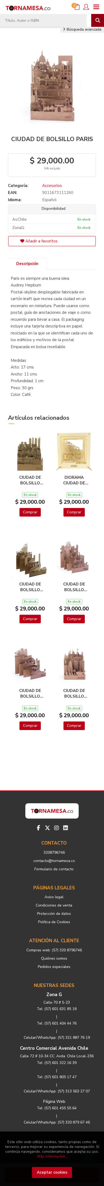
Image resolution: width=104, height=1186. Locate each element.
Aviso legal (54, 897)
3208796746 (54, 852)
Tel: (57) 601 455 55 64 (57, 1108)
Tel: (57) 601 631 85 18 (57, 1008)
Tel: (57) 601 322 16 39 (57, 1062)
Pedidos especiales (54, 966)
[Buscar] (97, 20)
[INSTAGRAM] (57, 828)
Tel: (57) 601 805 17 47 (57, 1077)
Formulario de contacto (54, 869)
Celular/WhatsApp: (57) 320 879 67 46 (57, 1122)
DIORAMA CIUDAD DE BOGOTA (74, 480)
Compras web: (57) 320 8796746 (54, 950)
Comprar (30, 512)
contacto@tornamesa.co (54, 860)
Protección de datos (54, 913)
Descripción (27, 263)
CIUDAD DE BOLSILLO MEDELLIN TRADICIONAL (74, 586)
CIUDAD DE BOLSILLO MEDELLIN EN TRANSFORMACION (30, 693)
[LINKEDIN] (66, 828)
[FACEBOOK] (38, 828)
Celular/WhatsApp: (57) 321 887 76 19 (57, 1037)
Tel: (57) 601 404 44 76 (57, 1023)
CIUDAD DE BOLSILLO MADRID (30, 480)
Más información (51, 1156)
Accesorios (52, 185)
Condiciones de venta (54, 905)
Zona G (54, 995)
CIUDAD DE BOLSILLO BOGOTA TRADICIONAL (30, 586)
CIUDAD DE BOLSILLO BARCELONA (74, 693)
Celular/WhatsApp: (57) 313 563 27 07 (57, 1091)
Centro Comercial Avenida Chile (54, 1048)
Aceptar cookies (52, 1172)
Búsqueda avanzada (83, 29)
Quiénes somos (54, 958)
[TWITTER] (47, 828)
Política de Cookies (54, 922)
